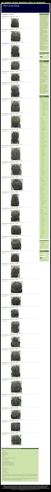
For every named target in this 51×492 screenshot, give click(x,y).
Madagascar (43, 203)
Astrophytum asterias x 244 (9, 295)
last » (8, 447)
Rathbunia (42, 167)
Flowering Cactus (43, 189)
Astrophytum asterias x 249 (9, 223)
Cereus (42, 125)
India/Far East (43, 202)
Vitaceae (42, 233)
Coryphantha (43, 133)
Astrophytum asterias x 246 (9, 263)
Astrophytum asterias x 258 (9, 83)
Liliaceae (42, 228)
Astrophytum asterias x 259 (9, 71)
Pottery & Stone (30, 2)
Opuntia (42, 160)
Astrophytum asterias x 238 (9, 379)
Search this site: (42, 54)
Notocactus (42, 158)
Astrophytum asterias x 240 (9, 349)
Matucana (42, 150)
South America (43, 207)
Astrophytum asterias (45, 103)
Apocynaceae (43, 218)
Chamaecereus (43, 126)
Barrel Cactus (42, 117)
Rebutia (42, 168)
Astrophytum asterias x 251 (9, 192)
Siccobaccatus (43, 171)
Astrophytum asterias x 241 (9, 335)
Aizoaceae (42, 216)
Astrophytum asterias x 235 (9, 421)
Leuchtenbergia (43, 146)
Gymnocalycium (43, 141)
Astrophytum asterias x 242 (9, 319)
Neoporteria (43, 155)
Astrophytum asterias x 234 (9, 433)
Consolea (42, 130)
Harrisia (42, 143)
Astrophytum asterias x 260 (9, 59)
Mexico (42, 204)
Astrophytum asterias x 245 (9, 279)
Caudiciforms (42, 179)
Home (2, 2)
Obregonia (42, 159)
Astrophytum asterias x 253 (9, 162)
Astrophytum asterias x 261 (9, 43)
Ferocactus (42, 139)
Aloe (41, 99)
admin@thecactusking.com (43, 84)
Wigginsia (42, 175)
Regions (42, 199)
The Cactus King (11, 5)
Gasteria (42, 190)
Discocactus (43, 134)
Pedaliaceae (43, 232)
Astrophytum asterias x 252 (9, 177)
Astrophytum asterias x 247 (9, 251)
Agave (41, 98)
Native (42, 206)
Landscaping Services (8, 2)
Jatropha (42, 227)
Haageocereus (43, 142)
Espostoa (42, 120)
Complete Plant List (43, 180)
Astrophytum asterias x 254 (9, 146)
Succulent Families (43, 213)
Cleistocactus (43, 129)
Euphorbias (42, 188)
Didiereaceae (43, 224)
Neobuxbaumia (43, 154)
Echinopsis (42, 138)
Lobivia (42, 147)
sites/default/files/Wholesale (41, 2)
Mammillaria (42, 194)
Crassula (42, 223)
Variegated (42, 235)
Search (42, 245)
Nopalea (42, 156)
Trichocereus (43, 173)
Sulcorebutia (43, 172)
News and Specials (14, 2)
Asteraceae (42, 220)
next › (6, 447)
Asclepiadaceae (43, 219)
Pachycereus (43, 163)
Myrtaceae (42, 231)
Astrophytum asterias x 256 (9, 114)
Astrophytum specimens (44, 102)
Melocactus (43, 151)
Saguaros (42, 209)
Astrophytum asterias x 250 (9, 208)
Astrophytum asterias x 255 (9, 129)
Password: (41, 255)
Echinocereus (43, 137)
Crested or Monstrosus (44, 183)
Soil (34, 2)
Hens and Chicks (43, 193)
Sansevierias (42, 210)
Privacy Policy (43, 244)
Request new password (43, 259)
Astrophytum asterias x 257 (9, 99)
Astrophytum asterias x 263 (9, 16)
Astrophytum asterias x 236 (9, 408)
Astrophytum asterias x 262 (9, 29)
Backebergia (43, 121)
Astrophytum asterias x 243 (9, 307)
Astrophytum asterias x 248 (9, 236)
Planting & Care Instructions (23, 2)
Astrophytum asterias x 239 (9, 363)
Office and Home (43, 198)
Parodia (42, 164)
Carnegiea (42, 122)
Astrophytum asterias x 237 (9, 394)
